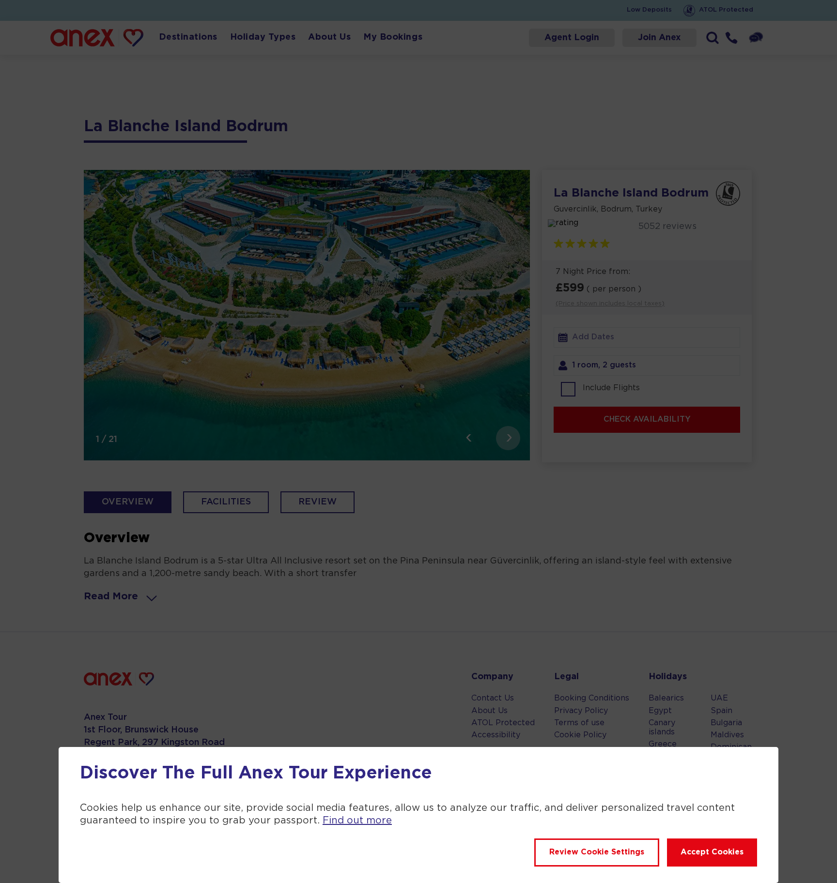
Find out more (357, 820)
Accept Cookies (712, 852)
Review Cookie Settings (596, 852)
